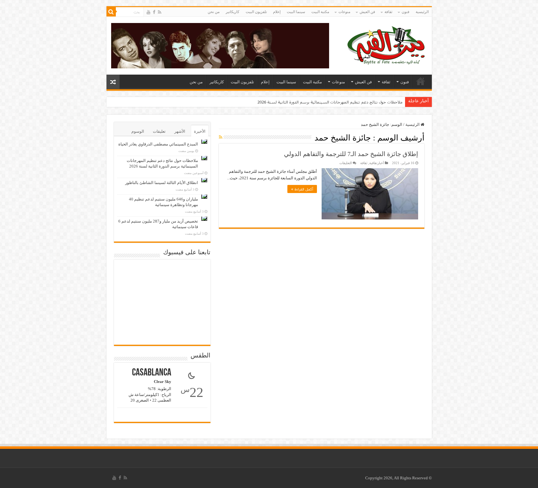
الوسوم (137, 131)
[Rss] (159, 12)
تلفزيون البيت (256, 12)
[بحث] (111, 11)
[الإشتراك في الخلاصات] (220, 137)
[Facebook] (154, 12)
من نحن (213, 12)
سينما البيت (296, 12)
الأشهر (179, 131)
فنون (405, 12)
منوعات (344, 12)
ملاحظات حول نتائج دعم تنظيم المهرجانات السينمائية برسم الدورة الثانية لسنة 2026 (330, 101)
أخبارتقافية (376, 163)
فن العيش (367, 12)
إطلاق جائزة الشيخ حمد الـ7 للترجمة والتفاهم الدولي (351, 153)
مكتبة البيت (320, 12)
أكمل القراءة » (302, 189)
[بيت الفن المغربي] (386, 44)
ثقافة (388, 12)
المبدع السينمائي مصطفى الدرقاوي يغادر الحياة (158, 144)
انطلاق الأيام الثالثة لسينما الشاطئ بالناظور (161, 182)
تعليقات (159, 131)
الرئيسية (422, 12)
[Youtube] (148, 12)
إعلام (277, 12)
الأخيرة (199, 131)
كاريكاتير (232, 12)
